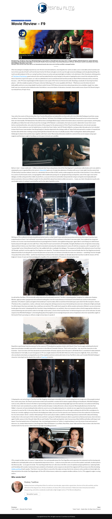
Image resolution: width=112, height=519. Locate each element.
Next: (87, 508)
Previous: (21, 508)
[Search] (101, 18)
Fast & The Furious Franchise (18, 20)
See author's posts (32, 494)
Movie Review (28, 20)
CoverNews (64, 516)
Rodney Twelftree (31, 482)
